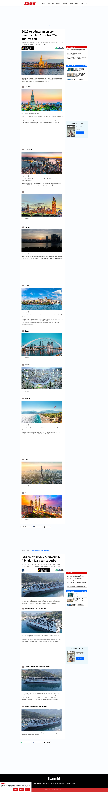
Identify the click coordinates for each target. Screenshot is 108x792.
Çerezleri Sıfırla (54, 783)
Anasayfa (23, 25)
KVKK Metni (62, 783)
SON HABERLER (71, 47)
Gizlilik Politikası (37, 783)
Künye (68, 783)
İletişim (73, 783)
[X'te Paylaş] (62, 48)
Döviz (76, 3)
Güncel (43, 3)
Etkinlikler (65, 3)
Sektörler (58, 3)
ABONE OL (80, 658)
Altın (82, 3)
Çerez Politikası (45, 783)
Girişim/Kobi (51, 3)
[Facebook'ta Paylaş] (59, 48)
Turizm (28, 25)
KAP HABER (84, 65)
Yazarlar (71, 3)
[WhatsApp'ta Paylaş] (56, 48)
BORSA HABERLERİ (71, 65)
